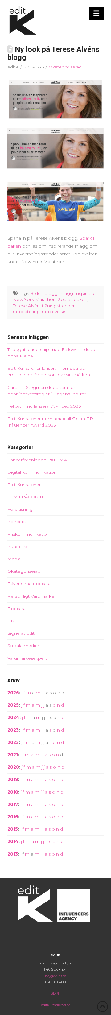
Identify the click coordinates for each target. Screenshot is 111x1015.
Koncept (16, 521)
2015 (12, 829)
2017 (12, 804)
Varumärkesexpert (27, 658)
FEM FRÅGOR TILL (28, 497)
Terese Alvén (26, 305)
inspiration (86, 293)
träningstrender (58, 305)
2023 (13, 730)
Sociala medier (23, 645)
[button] (96, 13)
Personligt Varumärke (30, 596)
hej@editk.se (55, 976)
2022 (13, 742)
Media (14, 559)
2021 (12, 754)
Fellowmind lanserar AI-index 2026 (44, 406)
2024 (13, 717)
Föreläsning (20, 509)
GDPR (55, 993)
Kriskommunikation (28, 534)
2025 (13, 705)
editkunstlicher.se (55, 1005)
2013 (12, 854)
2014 (12, 841)
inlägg (66, 293)
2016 (12, 816)
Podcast (16, 608)
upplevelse (53, 311)
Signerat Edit (21, 633)
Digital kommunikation (32, 472)
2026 (13, 692)
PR (10, 621)
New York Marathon (34, 299)
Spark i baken (72, 299)
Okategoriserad (65, 67)
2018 (12, 792)
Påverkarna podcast (28, 583)
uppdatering (26, 311)
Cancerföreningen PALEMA (37, 460)
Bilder (36, 293)
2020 (13, 767)
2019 (12, 779)
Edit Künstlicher (24, 484)
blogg (51, 293)
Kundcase (18, 546)
